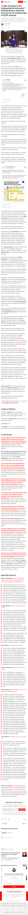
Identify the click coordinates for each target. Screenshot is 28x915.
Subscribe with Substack (15, 891)
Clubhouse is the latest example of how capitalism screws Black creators (10, 854)
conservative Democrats (16, 645)
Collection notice (22, 905)
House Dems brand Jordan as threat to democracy (9, 866)
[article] (14, 857)
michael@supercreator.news (10, 402)
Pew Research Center (19, 342)
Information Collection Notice (16, 896)
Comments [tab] (4, 832)
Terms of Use (20, 894)
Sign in (25, 1)
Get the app (20, 909)
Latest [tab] (6, 849)
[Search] (25, 849)
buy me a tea (16, 791)
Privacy (13, 905)
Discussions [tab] (11, 849)
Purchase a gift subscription (14, 789)
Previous (5, 823)
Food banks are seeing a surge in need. (11, 518)
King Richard (4, 556)
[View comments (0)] (5, 28)
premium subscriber (14, 787)
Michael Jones (7, 23)
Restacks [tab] (10, 832)
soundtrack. (11, 556)
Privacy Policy (14, 897)
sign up (24, 794)
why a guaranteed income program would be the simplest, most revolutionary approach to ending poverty (13, 580)
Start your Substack (10, 909)
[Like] (2, 28)
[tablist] (6, 832)
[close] (24, 868)
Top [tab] (2, 849)
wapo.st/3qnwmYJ (13, 178)
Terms (17, 905)
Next (24, 823)
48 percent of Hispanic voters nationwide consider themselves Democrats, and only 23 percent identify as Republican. (13, 508)
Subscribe (20, 1)
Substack (8, 912)
